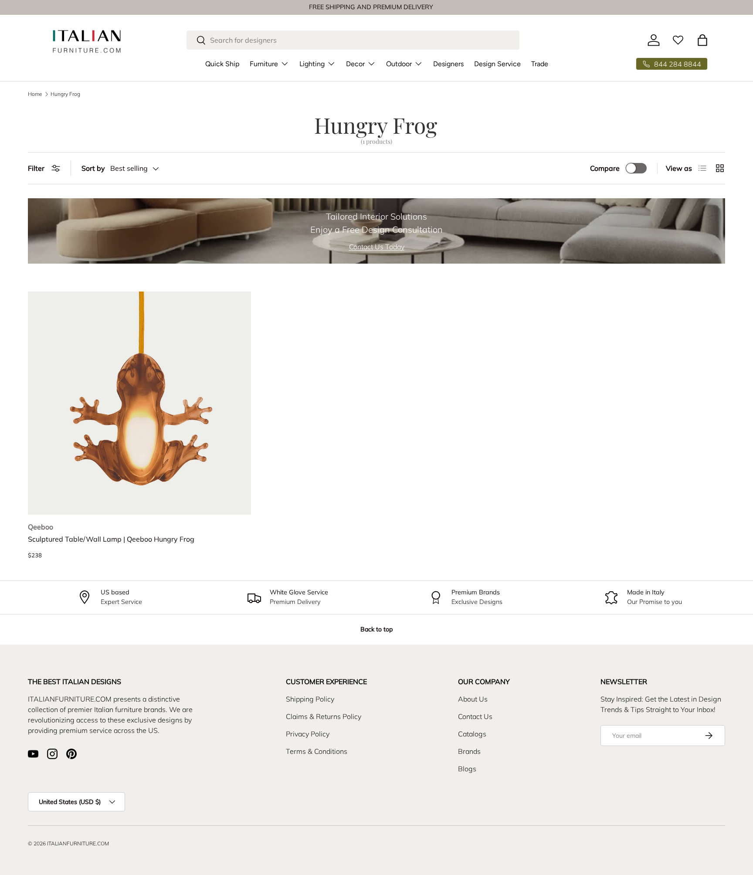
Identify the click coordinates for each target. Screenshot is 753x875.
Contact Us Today (376, 246)
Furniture (264, 64)
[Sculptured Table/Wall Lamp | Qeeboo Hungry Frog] (139, 403)
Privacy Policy (307, 733)
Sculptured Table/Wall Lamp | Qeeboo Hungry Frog (111, 539)
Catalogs (472, 733)
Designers (448, 64)
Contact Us (475, 716)
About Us (473, 699)
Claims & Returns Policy (323, 716)
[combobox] (353, 40)
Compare (605, 168)
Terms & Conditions (316, 751)
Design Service (497, 64)
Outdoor (399, 64)
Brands (469, 751)
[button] (702, 40)
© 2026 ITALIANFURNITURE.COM (68, 843)
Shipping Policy (310, 699)
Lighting (312, 64)
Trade (539, 64)
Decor (355, 64)
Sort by (93, 168)
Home (35, 94)
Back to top (376, 629)
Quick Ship (222, 64)
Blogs (467, 768)
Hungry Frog (65, 94)
